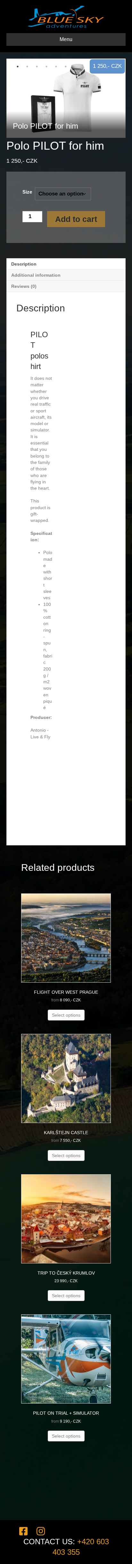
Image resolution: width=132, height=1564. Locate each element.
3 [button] (37, 66)
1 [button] (17, 66)
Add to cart (76, 219)
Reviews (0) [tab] (24, 286)
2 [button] (27, 66)
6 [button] (65, 66)
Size (27, 192)
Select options (66, 1015)
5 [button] (56, 66)
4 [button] (46, 66)
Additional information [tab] (36, 275)
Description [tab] (24, 264)
